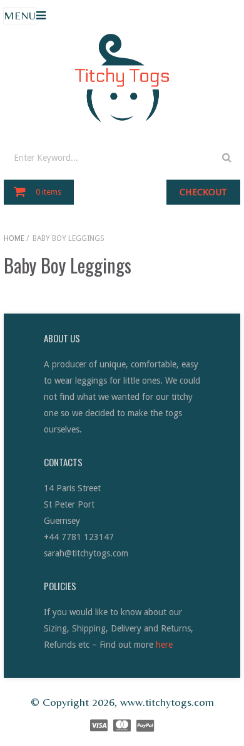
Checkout (203, 192)
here (164, 645)
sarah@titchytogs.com (86, 553)
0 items (48, 192)
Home (14, 238)
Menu (20, 15)
